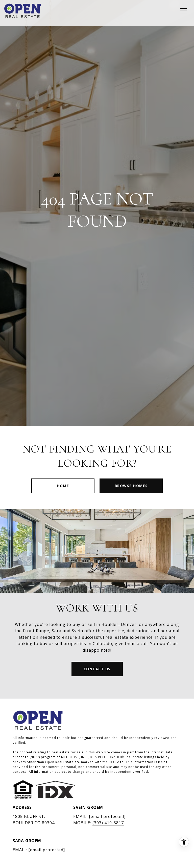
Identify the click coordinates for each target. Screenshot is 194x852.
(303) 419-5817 (108, 823)
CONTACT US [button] (97, 669)
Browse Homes (131, 485)
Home (63, 485)
